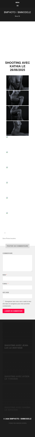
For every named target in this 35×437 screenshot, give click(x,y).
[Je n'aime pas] (8, 233)
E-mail (5, 284)
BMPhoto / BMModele (17, 12)
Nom (5, 275)
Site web (6, 292)
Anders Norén (21, 423)
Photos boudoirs (11, 238)
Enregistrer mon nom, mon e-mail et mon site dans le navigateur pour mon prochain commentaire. (17, 303)
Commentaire (7, 253)
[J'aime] (3, 233)
